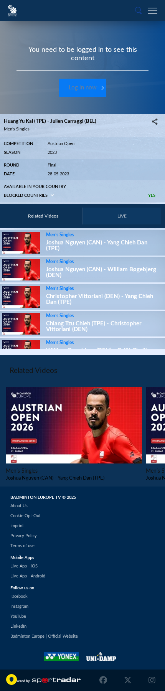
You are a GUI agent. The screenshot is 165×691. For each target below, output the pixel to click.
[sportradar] (46, 680)
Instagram (19, 606)
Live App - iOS (24, 566)
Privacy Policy (23, 536)
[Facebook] (105, 680)
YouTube (18, 616)
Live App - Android (27, 576)
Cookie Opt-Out (25, 516)
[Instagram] (150, 680)
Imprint (17, 526)
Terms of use (22, 546)
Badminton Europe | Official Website (44, 636)
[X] (127, 680)
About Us (19, 506)
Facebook (19, 596)
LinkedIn (18, 626)
